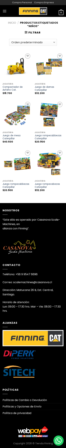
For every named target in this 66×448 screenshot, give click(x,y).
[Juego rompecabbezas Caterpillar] (49, 115)
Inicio (12, 23)
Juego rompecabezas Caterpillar (47, 185)
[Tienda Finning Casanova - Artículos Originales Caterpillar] (33, 11)
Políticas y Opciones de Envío (22, 406)
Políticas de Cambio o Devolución (25, 400)
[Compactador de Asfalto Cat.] (17, 67)
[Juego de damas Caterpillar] (49, 67)
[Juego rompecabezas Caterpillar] (49, 163)
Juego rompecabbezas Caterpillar (48, 137)
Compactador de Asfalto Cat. (13, 88)
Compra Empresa (44, 2)
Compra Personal (22, 2)
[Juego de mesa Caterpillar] (17, 115)
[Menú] (5, 11)
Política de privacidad (17, 413)
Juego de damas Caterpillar (44, 88)
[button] (58, 440)
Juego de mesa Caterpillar (11, 137)
